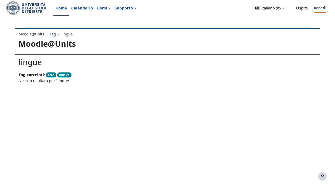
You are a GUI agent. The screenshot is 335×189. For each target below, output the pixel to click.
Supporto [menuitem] (124, 7)
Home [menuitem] (61, 7)
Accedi (320, 7)
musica (64, 75)
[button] (270, 8)
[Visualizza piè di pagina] (322, 176)
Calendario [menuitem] (82, 7)
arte (51, 75)
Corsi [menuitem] (102, 7)
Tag (53, 34)
